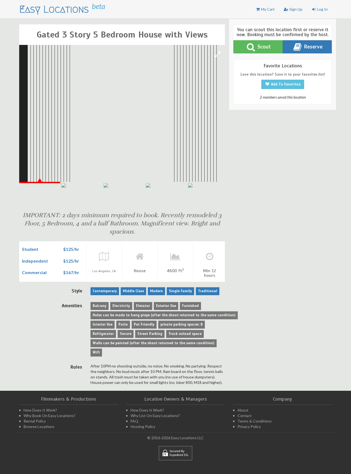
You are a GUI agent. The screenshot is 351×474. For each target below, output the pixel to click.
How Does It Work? (40, 410)
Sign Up (295, 9)
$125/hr (71, 249)
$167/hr (71, 272)
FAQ (134, 421)
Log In (322, 9)
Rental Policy (35, 421)
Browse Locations (39, 426)
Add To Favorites (285, 84)
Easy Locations (55, 9)
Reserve (312, 47)
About (242, 410)
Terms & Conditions (254, 421)
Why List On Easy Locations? (155, 415)
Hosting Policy (143, 426)
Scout (264, 47)
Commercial (34, 272)
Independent (35, 260)
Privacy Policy (249, 426)
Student (30, 249)
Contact (244, 415)
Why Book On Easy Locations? (49, 415)
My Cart (267, 9)
